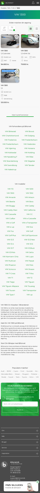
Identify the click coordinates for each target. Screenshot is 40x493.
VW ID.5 (29, 244)
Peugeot (25, 374)
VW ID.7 (10, 248)
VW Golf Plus (10, 235)
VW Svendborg (10, 165)
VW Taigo (10, 282)
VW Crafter (10, 219)
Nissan (17, 374)
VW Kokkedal (10, 153)
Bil (9, 8)
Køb (3, 436)
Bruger (4, 442)
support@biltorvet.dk (17, 478)
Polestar (34, 374)
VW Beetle (10, 202)
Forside (3, 8)
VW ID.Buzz (30, 248)
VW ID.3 (10, 240)
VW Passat (29, 261)
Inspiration (5, 453)
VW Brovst (29, 131)
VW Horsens (29, 148)
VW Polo (29, 265)
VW (13, 8)
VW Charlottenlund (10, 136)
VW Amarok (10, 197)
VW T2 (29, 278)
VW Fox (10, 231)
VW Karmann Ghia (10, 257)
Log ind (34, 3)
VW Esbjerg (30, 136)
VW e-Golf (10, 223)
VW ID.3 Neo (29, 240)
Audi (2, 371)
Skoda (3, 377)
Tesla (17, 377)
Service (4, 447)
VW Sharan (29, 269)
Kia (36, 371)
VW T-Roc (29, 274)
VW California (29, 210)
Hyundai (29, 371)
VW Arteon (29, 197)
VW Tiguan (29, 282)
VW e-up (10, 227)
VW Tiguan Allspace (10, 286)
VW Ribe (29, 157)
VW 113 (10, 189)
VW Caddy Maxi (10, 210)
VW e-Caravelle (29, 219)
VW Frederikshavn (29, 140)
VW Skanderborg (10, 161)
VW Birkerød (10, 131)
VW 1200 (29, 189)
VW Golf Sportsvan (30, 235)
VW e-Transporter (29, 223)
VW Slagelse (29, 161)
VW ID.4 (10, 244)
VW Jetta (29, 252)
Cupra (16, 371)
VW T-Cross (10, 274)
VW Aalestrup (10, 170)
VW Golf (29, 231)
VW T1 (10, 278)
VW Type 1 (10, 295)
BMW (9, 371)
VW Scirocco (10, 269)
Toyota (24, 377)
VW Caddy (29, 206)
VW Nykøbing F (10, 157)
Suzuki (10, 377)
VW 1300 (10, 193)
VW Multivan (10, 261)
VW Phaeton (10, 265)
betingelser (10, 399)
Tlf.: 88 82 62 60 (15, 472)
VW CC (30, 214)
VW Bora (29, 202)
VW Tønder (29, 165)
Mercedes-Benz (6, 374)
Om (3, 430)
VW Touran (10, 290)
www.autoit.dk (15, 480)
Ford (22, 371)
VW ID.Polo (10, 252)
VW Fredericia (10, 140)
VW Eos (29, 227)
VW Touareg (29, 286)
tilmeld (20, 410)
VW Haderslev (30, 144)
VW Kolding (30, 153)
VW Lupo (29, 257)
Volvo (31, 377)
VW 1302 (29, 193)
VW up (30, 295)
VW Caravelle (10, 214)
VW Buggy (10, 206)
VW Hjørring (10, 148)
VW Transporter (29, 290)
